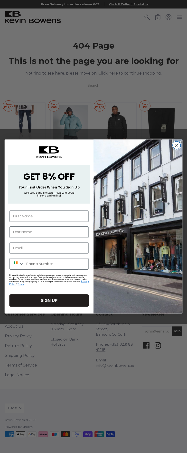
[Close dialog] (177, 145)
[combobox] (16, 263)
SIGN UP (49, 300)
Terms (21, 284)
